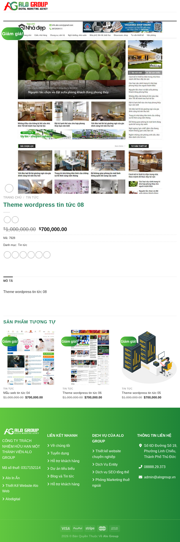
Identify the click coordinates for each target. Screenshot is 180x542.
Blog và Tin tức (62, 476)
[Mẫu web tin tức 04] (30, 357)
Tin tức (32, 197)
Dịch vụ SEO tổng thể (112, 472)
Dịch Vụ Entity (106, 464)
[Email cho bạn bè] (31, 254)
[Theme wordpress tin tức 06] (90, 357)
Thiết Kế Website (18, 486)
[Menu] (174, 6)
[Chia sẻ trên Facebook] (15, 254)
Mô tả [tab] (8, 280)
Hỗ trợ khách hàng (64, 461)
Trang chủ (12, 197)
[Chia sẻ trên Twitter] (23, 254)
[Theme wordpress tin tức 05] (149, 357)
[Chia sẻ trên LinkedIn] (46, 254)
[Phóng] (9, 188)
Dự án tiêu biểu (62, 468)
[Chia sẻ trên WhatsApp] (7, 254)
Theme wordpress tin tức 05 (141, 393)
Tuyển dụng (59, 453)
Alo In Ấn (12, 478)
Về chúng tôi (60, 445)
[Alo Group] (25, 6)
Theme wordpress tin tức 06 (82, 393)
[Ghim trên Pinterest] (39, 254)
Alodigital (12, 499)
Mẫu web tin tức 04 (16, 393)
